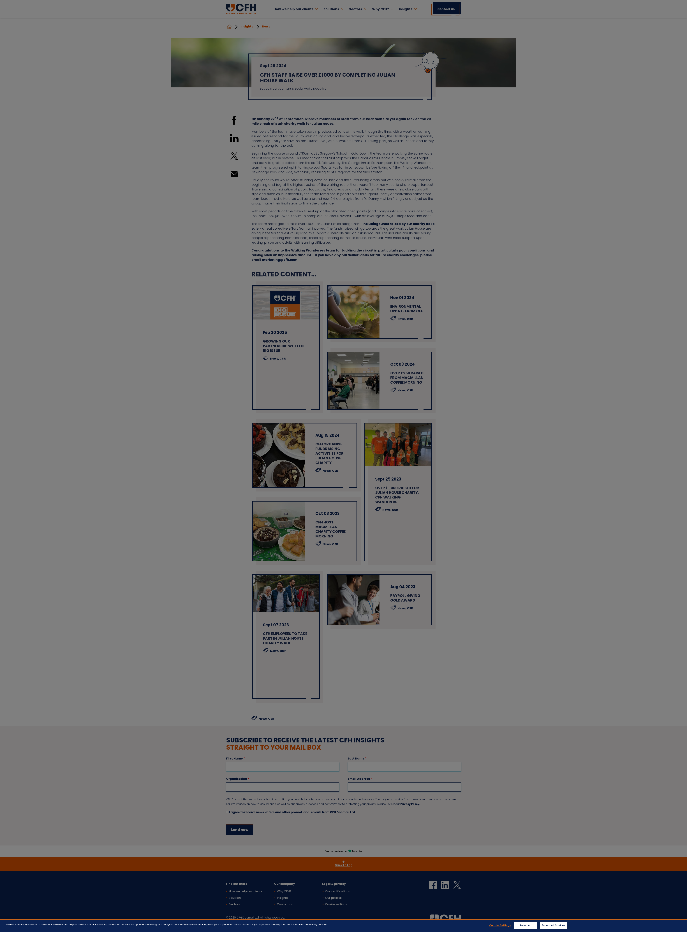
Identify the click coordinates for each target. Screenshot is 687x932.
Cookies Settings (500, 925)
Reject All (525, 925)
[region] (343, 925)
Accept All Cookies (553, 925)
